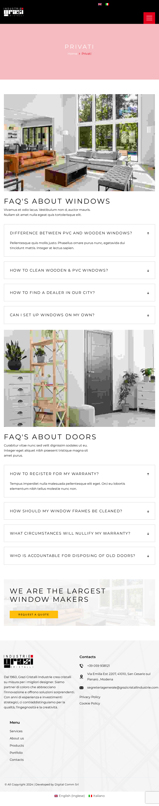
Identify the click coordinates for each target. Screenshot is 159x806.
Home (72, 54)
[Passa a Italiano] (107, 4)
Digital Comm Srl (67, 784)
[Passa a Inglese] (100, 4)
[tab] (79, 233)
